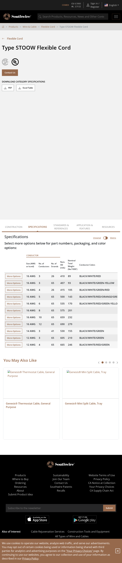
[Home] (3, 26)
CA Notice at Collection (101, 483)
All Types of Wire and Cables (72, 536)
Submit (109, 508)
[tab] (103, 362)
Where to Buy (20, 479)
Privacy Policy (30, 558)
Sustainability (61, 475)
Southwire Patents (61, 487)
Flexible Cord (48, 26)
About (20, 490)
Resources (20, 487)
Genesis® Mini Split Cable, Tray (83, 403)
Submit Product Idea (20, 494)
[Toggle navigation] (116, 16)
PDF (10, 87)
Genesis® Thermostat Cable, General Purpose (28, 405)
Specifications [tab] (37, 226)
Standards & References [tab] (61, 227)
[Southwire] (17, 16)
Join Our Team (61, 479)
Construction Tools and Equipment (89, 531)
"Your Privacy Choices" (79, 551)
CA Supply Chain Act (102, 490)
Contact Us (10, 72)
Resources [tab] (108, 226)
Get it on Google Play (85, 519)
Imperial (97, 237)
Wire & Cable (30, 26)
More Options (13, 276)
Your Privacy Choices (101, 487)
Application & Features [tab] (85, 227)
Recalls (61, 490)
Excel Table (27, 87)
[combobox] (72, 16)
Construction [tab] (13, 226)
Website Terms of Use (102, 475)
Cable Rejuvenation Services (47, 531)
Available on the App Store (37, 519)
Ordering (20, 483)
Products (13, 26)
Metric (113, 237)
